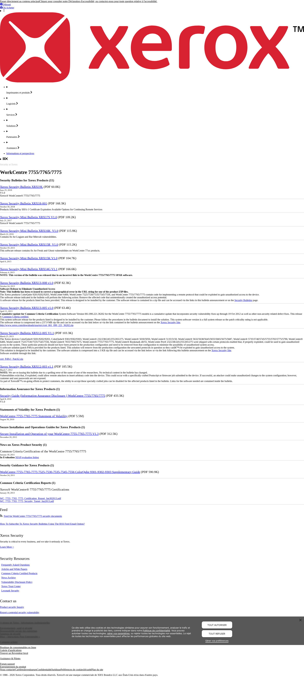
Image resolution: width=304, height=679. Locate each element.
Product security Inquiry (12, 607)
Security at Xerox (9, 164)
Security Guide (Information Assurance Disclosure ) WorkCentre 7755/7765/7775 (52, 395)
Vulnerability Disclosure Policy (16, 582)
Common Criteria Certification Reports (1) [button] (27, 483)
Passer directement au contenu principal (19, 1)
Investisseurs (30, 669)
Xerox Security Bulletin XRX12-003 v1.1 (26, 366)
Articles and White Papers (14, 569)
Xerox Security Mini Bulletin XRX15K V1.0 (28, 258)
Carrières (19, 669)
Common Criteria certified (15, 316)
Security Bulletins (243, 300)
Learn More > (7, 547)
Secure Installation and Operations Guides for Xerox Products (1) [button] (42, 427)
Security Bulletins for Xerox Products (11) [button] (27, 180)
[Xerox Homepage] (152, 81)
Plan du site (97, 669)
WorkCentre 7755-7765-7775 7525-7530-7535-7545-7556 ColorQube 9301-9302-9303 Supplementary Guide (70, 472)
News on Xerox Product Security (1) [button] (23, 444)
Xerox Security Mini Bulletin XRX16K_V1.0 (29, 230)
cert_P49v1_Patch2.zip (11, 359)
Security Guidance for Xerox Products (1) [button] (27, 465)
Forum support (7, 664)
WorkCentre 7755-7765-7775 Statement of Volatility (34, 416)
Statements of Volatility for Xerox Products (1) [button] (30, 409)
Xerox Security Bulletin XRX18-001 (23, 203)
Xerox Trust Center (11, 586)
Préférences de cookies (72, 669)
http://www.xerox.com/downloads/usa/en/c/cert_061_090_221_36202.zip (36, 325)
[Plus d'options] (152, 10)
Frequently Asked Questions (15, 564)
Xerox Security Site (170, 322)
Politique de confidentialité (156, 630)
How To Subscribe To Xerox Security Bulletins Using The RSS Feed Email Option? (42, 524)
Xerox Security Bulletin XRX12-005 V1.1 (27, 333)
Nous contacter (7, 669)
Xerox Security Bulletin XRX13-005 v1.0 (26, 308)
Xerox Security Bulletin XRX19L (21, 186)
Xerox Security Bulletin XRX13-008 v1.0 (26, 283)
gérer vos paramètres (118, 633)
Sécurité (87, 669)
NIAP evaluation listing (27, 457)
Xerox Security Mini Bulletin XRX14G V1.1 (28, 269)
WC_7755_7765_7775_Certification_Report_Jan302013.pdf (30, 498)
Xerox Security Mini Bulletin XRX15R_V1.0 (29, 244)
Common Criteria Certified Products (19, 573)
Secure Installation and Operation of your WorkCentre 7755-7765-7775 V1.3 (49, 433)
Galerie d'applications (11, 650)
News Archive (8, 577)
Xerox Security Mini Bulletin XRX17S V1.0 (28, 217)
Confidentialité (44, 669)
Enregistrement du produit (13, 666)
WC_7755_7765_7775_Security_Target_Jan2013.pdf (27, 501)
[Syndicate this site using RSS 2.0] (1, 516)
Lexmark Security (10, 590)
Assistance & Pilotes (10, 658)
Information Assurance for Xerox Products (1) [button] (30, 389)
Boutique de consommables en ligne (18, 647)
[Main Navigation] (152, 159)
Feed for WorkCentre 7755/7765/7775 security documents (33, 516)
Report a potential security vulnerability (19, 612)
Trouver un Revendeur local (14, 653)
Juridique (56, 669)
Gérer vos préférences (216, 640)
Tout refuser (217, 633)
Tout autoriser (217, 625)
